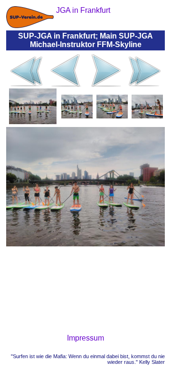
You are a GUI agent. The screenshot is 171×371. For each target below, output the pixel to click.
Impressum (85, 338)
